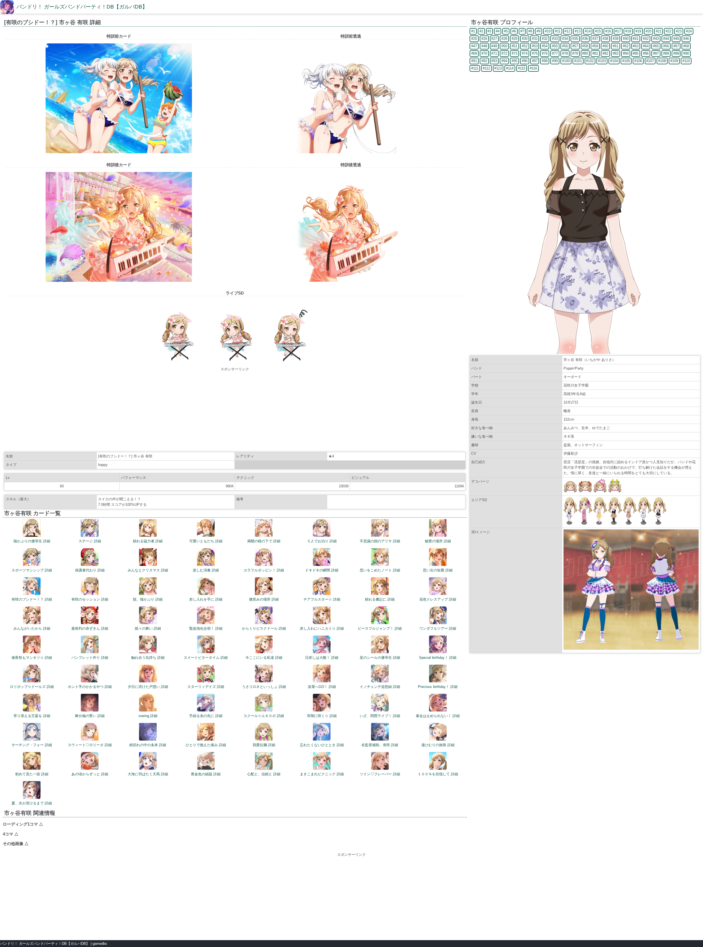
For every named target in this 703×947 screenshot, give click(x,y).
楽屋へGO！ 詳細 (322, 687)
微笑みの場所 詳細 (264, 599)
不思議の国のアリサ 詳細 (380, 541)
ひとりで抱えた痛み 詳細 (206, 745)
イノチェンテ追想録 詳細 (380, 687)
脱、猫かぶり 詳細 (148, 599)
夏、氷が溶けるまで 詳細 (32, 803)
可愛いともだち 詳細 (205, 541)
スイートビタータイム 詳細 (206, 658)
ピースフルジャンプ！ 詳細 (380, 628)
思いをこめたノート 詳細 (380, 570)
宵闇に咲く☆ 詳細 (322, 716)
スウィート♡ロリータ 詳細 (90, 745)
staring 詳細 (147, 716)
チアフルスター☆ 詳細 (321, 599)
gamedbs (100, 944)
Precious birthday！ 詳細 (437, 687)
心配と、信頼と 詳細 (263, 774)
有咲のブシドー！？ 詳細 (32, 599)
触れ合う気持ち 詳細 (147, 658)
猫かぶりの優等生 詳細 (31, 541)
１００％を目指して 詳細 (438, 774)
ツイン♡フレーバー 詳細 (380, 774)
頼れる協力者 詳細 (148, 541)
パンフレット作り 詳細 (89, 658)
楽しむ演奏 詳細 (206, 570)
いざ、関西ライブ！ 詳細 (380, 716)
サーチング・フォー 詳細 (32, 745)
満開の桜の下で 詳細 (263, 541)
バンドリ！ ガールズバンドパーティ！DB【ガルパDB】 (81, 7)
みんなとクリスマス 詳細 (148, 570)
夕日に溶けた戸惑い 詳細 (148, 687)
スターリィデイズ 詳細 (205, 687)
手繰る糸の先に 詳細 (205, 716)
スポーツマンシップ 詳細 (32, 570)
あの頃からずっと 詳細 (89, 774)
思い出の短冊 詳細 (438, 570)
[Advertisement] (235, 410)
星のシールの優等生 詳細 (380, 658)
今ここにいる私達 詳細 (264, 658)
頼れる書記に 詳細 (380, 599)
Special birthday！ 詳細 (437, 658)
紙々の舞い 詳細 (148, 628)
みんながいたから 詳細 (31, 628)
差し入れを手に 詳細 (205, 599)
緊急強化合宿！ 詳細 (205, 628)
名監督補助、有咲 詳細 (379, 745)
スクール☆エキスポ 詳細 (264, 716)
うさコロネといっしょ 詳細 (264, 687)
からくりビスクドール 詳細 (264, 628)
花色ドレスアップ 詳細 (437, 599)
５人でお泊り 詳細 (322, 541)
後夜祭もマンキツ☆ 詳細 (32, 658)
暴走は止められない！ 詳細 (438, 716)
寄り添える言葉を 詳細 (31, 716)
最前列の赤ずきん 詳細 (89, 628)
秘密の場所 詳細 (438, 541)
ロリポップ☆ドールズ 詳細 (32, 687)
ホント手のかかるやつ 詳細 (90, 687)
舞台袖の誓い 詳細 (90, 716)
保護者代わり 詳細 (90, 570)
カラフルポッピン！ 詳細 (264, 570)
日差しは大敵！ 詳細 (321, 658)
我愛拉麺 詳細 (264, 745)
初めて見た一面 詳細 (31, 774)
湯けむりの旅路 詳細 (437, 745)
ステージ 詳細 (90, 541)
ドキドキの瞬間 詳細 (321, 570)
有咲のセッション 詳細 (89, 599)
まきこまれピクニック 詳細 (322, 774)
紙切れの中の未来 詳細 (147, 745)
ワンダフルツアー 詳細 (437, 628)
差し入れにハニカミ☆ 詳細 (322, 628)
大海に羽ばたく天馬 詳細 (148, 774)
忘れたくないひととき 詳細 (322, 745)
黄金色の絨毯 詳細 (206, 774)
